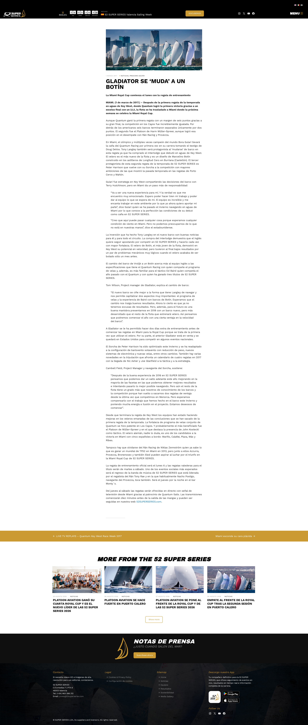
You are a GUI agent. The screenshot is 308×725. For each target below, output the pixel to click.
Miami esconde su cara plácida (233, 536)
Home (163, 677)
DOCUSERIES (195, 13)
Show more (154, 619)
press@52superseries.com (71, 696)
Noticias (125, 76)
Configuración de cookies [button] (120, 681)
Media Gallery (167, 696)
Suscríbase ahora (145, 655)
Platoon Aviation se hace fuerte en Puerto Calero (125, 601)
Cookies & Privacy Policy (120, 677)
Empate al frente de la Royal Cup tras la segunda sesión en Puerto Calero (231, 603)
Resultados (166, 689)
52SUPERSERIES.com (148, 501)
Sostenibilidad (167, 692)
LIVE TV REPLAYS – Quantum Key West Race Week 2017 (89, 536)
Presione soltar (137, 76)
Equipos (164, 685)
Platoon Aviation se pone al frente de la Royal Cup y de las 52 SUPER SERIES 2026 (178, 603)
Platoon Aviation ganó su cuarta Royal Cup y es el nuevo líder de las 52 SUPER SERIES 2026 (75, 605)
